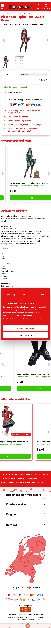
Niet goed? (18, 117)
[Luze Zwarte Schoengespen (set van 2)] (25, 353)
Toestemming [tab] (9, 295)
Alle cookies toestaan (25, 328)
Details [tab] (25, 295)
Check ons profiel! (25, 605)
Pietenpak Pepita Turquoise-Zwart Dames (22, 183)
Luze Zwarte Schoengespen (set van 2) (20, 374)
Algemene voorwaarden (17, 617)
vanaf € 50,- (21, 121)
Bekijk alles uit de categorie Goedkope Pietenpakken (23, 24)
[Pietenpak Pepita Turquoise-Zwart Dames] (25, 162)
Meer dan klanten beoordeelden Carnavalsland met (24, 130)
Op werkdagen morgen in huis (24, 111)
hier (40, 318)
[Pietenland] (20, 7)
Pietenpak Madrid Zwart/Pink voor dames (22, 442)
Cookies (39, 617)
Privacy (32, 617)
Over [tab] (42, 295)
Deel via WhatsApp (15, 92)
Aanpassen (24, 335)
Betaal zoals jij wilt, (24, 125)
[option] (25, 40)
